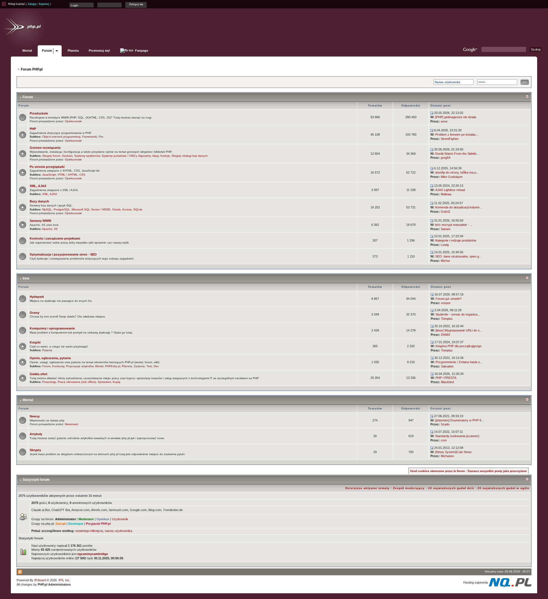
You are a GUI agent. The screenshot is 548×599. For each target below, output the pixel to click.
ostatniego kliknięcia (89, 530)
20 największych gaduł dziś (451, 488)
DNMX (445, 334)
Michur (445, 260)
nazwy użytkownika (118, 530)
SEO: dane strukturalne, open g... (458, 256)
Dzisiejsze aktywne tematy (367, 488)
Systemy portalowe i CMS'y (119, 155)
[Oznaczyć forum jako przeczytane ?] (23, 117)
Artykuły (36, 434)
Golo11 (445, 211)
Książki (35, 342)
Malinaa (446, 194)
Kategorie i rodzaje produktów (455, 240)
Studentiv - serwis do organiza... (458, 314)
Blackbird (447, 382)
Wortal (27, 50)
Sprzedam (104, 381)
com (444, 440)
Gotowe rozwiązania (45, 147)
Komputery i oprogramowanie (52, 328)
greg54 (445, 157)
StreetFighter (450, 138)
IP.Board (40, 580)
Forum (47, 50)
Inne (26, 278)
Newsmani (71, 424)
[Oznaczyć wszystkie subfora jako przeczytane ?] (23, 134)
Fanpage (141, 50)
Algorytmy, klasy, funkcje (154, 155)
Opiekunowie (73, 121)
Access (127, 209)
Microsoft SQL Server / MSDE (91, 209)
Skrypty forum (51, 155)
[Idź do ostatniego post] (431, 112)
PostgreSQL (62, 209)
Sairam (445, 229)
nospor (446, 303)
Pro (101, 136)
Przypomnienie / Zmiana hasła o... (459, 362)
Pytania (47, 350)
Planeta (73, 50)
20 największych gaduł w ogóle (503, 488)
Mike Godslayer (452, 176)
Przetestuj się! (99, 50)
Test (149, 366)
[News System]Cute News (453, 452)
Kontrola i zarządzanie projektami (55, 238)
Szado (445, 424)
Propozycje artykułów (79, 366)
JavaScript (49, 174)
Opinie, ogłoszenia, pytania (50, 358)
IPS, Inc (64, 580)
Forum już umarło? (449, 298)
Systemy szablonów (87, 155)
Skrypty (35, 450)
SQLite (137, 209)
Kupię (116, 381)
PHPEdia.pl (112, 366)
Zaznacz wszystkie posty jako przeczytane (497, 471)
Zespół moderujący (409, 488)
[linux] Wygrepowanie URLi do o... (459, 330)
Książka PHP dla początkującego (458, 346)
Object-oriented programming (61, 136)
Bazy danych (39, 201)
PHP (33, 128)
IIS (56, 228)
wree (444, 121)
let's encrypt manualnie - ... (453, 224)
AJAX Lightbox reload (450, 190)
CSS (82, 174)
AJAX (53, 194)
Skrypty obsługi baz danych (190, 155)
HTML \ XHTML (68, 174)
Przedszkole (39, 113)
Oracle (116, 209)
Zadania (139, 366)
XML (45, 194)
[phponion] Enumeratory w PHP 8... (459, 420)
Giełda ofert (38, 374)
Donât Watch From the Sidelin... (457, 153)
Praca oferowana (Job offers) (77, 381)
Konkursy (58, 366)
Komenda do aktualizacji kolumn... (458, 207)
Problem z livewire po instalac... (457, 134)
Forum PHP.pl (32, 69)
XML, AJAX (38, 186)
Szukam (67, 155)
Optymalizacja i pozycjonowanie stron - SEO (63, 254)
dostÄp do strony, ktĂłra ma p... (457, 172)
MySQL (47, 209)
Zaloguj (32, 3)
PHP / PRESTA (446, 377)
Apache (47, 228)
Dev (156, 366)
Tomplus (447, 318)
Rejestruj (44, 3)
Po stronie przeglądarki (47, 166)
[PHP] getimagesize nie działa (455, 117)
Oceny (34, 312)
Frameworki (89, 136)
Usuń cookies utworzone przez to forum (437, 471)
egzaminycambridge (92, 554)
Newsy (35, 416)
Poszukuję (49, 381)
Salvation (447, 366)
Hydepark (37, 296)
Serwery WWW (40, 220)
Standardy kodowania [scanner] (457, 436)
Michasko (447, 456)
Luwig (445, 244)
